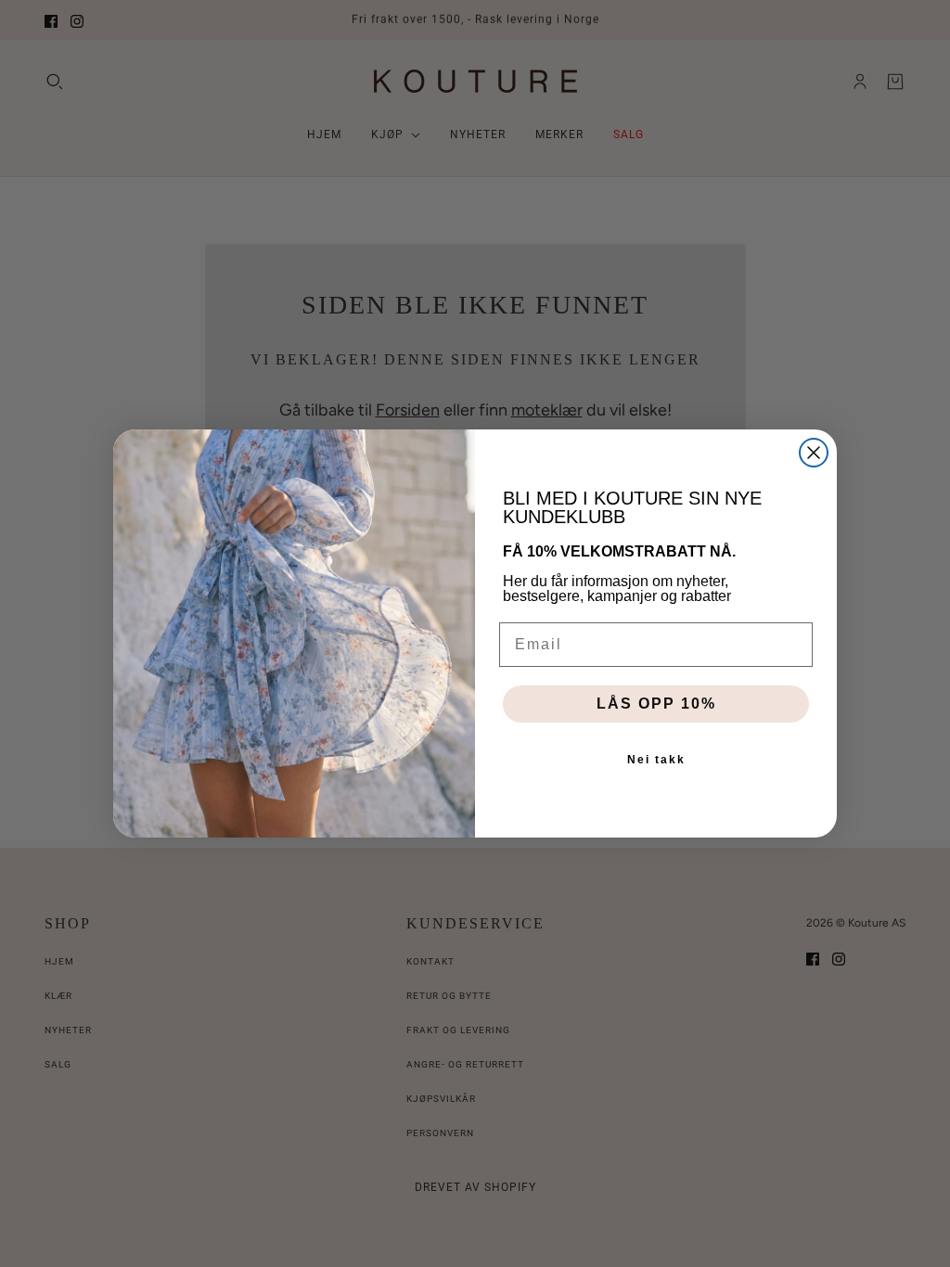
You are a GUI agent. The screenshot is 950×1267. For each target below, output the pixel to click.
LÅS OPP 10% (656, 703)
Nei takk (656, 759)
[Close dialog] (814, 453)
